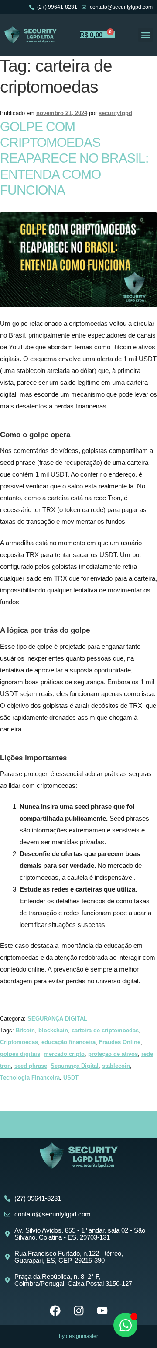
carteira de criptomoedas (105, 1030)
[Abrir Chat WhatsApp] (125, 1325)
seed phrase (30, 1065)
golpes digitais (20, 1054)
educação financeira (68, 1042)
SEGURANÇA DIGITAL (57, 1018)
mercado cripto (64, 1054)
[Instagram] (78, 1310)
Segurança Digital (75, 1065)
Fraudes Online (119, 1042)
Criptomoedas (19, 1042)
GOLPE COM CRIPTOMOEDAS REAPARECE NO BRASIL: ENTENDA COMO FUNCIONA (74, 158)
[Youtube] (102, 1310)
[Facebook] (55, 1310)
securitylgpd (115, 113)
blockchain (53, 1030)
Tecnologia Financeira (30, 1077)
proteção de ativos (113, 1054)
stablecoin (116, 1065)
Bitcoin (25, 1030)
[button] (145, 35)
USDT (70, 1077)
